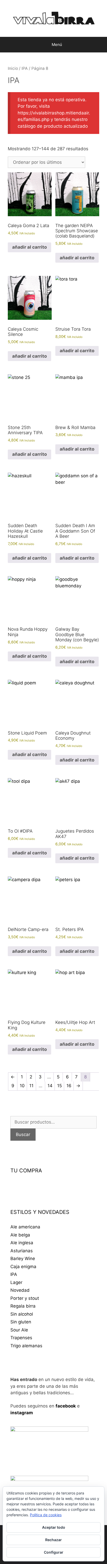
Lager (16, 1282)
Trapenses (21, 1337)
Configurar (53, 1552)
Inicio (13, 68)
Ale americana (25, 1226)
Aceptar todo (53, 1527)
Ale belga (20, 1234)
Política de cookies (46, 1515)
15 (59, 1085)
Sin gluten (20, 1321)
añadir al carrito (29, 247)
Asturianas (21, 1250)
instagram (21, 1412)
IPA (25, 68)
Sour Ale (19, 1329)
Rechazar (53, 1540)
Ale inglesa (21, 1242)
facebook (66, 1406)
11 (31, 1085)
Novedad (20, 1290)
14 (50, 1085)
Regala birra (23, 1306)
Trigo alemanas (26, 1345)
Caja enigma (23, 1266)
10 (22, 1085)
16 (68, 1085)
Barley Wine (22, 1258)
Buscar (23, 1134)
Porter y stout (24, 1298)
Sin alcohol (21, 1314)
